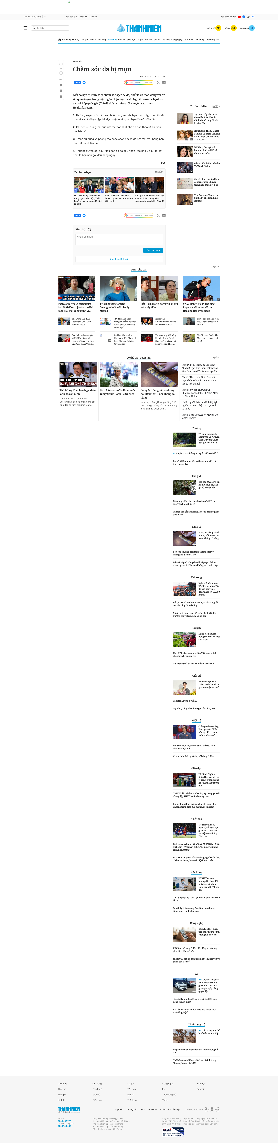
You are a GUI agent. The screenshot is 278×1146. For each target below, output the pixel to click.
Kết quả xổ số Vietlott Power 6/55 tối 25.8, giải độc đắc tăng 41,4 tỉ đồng (195, 604)
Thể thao (165, 39)
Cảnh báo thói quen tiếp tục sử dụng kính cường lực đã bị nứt (209, 932)
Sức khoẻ (97, 1089)
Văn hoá (131, 1089)
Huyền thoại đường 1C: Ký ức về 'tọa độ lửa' (197, 453)
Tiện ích (83, 17)
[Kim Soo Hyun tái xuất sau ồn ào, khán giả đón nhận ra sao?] (184, 687)
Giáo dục (131, 39)
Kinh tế (93, 39)
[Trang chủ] (59, 39)
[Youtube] (239, 17)
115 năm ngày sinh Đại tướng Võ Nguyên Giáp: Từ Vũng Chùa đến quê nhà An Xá (209, 438)
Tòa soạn (152, 1109)
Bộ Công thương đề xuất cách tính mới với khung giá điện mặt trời (193, 553)
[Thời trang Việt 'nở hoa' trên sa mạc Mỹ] (184, 1036)
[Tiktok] (248, 17)
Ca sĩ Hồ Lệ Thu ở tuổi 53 (185, 701)
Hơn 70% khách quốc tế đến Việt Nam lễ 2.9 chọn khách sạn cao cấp (194, 654)
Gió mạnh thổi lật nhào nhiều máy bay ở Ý (193, 663)
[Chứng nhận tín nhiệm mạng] (173, 1132)
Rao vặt (201, 1089)
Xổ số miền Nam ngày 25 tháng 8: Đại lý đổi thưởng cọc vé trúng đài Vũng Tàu (194, 614)
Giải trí (157, 39)
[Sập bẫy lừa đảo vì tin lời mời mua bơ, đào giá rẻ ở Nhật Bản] (184, 487)
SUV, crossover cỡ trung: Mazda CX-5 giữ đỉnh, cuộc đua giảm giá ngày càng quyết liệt (209, 985)
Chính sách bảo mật (170, 1109)
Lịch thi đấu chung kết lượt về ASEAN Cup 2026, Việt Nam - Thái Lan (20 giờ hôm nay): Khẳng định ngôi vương (196, 847)
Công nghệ (176, 39)
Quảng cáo (132, 1109)
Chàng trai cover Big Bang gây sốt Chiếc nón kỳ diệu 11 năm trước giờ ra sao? (209, 730)
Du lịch (140, 39)
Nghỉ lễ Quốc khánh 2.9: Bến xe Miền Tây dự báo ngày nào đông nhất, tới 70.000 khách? (209, 589)
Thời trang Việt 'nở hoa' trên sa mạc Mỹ (209, 1032)
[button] (61, 63)
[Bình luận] (60, 85)
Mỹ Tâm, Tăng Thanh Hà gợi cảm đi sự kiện (194, 708)
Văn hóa (148, 39)
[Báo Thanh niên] (69, 1110)
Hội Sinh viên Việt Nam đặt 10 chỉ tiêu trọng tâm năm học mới (194, 747)
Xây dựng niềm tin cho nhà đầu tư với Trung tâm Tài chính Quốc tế (195, 502)
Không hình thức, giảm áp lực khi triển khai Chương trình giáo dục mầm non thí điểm (194, 805)
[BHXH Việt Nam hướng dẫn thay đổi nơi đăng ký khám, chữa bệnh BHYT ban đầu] (184, 884)
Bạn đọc (201, 1083)
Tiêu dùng (199, 39)
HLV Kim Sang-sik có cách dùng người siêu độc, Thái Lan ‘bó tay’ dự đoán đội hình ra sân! (196, 859)
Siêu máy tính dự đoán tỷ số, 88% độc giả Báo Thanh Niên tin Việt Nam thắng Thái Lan (208, 830)
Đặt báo (119, 1109)
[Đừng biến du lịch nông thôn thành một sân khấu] (184, 639)
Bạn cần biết (71, 17)
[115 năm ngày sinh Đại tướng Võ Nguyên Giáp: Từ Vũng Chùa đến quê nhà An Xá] (184, 440)
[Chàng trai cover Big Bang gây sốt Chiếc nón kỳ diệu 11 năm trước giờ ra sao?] (184, 732)
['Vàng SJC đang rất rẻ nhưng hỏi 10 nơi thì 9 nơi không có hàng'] (184, 538)
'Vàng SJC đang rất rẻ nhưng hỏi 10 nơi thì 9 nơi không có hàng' (209, 535)
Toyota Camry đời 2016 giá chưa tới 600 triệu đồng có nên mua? (195, 1000)
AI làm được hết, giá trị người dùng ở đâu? (193, 756)
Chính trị (66, 39)
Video (190, 39)
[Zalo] (253, 17)
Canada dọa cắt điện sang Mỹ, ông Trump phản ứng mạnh (196, 513)
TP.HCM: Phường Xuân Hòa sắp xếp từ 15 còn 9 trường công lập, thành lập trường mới (209, 780)
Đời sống (102, 39)
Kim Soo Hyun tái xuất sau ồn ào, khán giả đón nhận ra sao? (209, 684)
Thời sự (75, 39)
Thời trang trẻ (212, 39)
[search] (50, 28)
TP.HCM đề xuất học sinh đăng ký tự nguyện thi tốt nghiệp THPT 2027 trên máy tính (196, 795)
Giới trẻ (121, 39)
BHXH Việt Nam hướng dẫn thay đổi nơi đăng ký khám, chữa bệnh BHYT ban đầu (209, 884)
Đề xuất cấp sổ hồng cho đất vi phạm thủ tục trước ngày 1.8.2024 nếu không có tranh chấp (195, 564)
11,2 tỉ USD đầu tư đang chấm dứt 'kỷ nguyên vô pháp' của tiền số (196, 960)
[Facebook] (244, 17)
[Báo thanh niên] (139, 28)
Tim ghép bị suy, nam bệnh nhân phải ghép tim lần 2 (196, 899)
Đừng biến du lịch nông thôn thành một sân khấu (209, 636)
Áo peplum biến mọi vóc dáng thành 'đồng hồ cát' (195, 1051)
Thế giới (84, 39)
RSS (143, 1109)
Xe (184, 39)
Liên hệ (93, 17)
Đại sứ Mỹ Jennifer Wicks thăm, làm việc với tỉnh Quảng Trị (194, 462)
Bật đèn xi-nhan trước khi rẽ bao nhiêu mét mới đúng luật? (194, 1011)
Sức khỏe (112, 39)
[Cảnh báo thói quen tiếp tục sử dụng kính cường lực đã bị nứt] (184, 934)
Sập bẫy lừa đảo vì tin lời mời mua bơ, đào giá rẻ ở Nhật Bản (209, 485)
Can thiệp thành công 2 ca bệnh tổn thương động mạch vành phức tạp (194, 909)
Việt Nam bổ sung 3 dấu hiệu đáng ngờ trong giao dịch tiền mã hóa (195, 949)
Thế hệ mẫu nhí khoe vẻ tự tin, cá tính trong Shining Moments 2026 (194, 1061)
